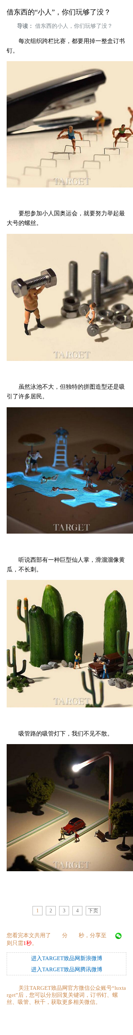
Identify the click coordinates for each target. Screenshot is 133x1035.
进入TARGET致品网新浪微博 (66, 958)
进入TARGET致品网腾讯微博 (66, 969)
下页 (93, 910)
